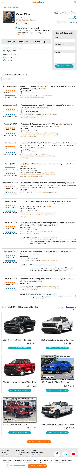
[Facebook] (57, 454)
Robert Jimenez (53, 286)
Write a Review (67, 22)
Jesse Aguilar (24, 117)
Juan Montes (53, 114)
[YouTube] (74, 454)
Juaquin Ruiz (53, 260)
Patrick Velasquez (32, 176)
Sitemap (3, 457)
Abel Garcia (45, 114)
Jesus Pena (50, 134)
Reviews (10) (23, 42)
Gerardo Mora (32, 117)
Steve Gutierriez (46, 116)
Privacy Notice (20, 450)
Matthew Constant (47, 95)
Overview (11, 42)
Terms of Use (19, 455)
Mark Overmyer (24, 97)
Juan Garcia (45, 260)
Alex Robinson (24, 134)
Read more (20, 34)
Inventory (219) (39, 42)
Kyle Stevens (40, 97)
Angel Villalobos (46, 133)
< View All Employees (10, 7)
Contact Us (4, 455)
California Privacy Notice (22, 452)
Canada (7, 450)
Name (56, 37)
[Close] (75, 460)
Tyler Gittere (33, 97)
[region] (39, 463)
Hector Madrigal (32, 136)
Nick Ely (56, 134)
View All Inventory (39, 442)
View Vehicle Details (20, 348)
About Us (3, 452)
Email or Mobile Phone (62, 45)
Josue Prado (24, 116)
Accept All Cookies (37, 466)
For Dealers (34, 450)
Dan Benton (45, 154)
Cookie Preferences (16, 466)
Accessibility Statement (37, 452)
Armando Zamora (55, 288)
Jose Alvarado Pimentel (35, 116)
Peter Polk (43, 134)
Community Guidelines (22, 457)
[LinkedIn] (65, 454)
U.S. (2, 450)
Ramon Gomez (39, 174)
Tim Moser (54, 133)
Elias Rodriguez (24, 158)
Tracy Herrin (23, 174)
